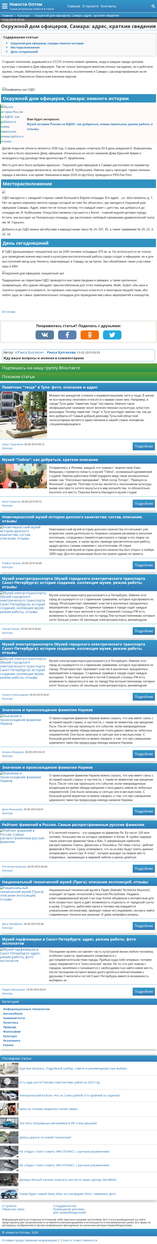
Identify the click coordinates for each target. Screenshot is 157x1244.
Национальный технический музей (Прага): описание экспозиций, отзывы (75, 881)
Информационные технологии (26, 1009)
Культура (7, 448)
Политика (10, 1022)
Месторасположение (25, 47)
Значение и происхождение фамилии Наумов (47, 709)
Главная (73, 6)
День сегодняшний (24, 52)
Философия (11, 1031)
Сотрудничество (64, 1206)
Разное (8, 1045)
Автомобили (12, 1013)
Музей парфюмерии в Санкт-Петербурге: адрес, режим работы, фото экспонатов (69, 941)
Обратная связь (13, 1209)
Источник (8, 311)
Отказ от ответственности (79, 1240)
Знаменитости (14, 1018)
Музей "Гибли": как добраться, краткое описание (50, 459)
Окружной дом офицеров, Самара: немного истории (47, 43)
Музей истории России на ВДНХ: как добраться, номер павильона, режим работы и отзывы (90, 126)
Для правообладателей (69, 1212)
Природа (9, 1027)
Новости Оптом (25, 4)
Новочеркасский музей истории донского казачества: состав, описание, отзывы (72, 519)
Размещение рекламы (68, 1209)
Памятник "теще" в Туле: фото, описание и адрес (50, 387)
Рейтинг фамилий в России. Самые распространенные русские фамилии (73, 824)
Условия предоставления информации (29, 1240)
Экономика (11, 1040)
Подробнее (144, 446)
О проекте (90, 6)
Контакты (108, 6)
